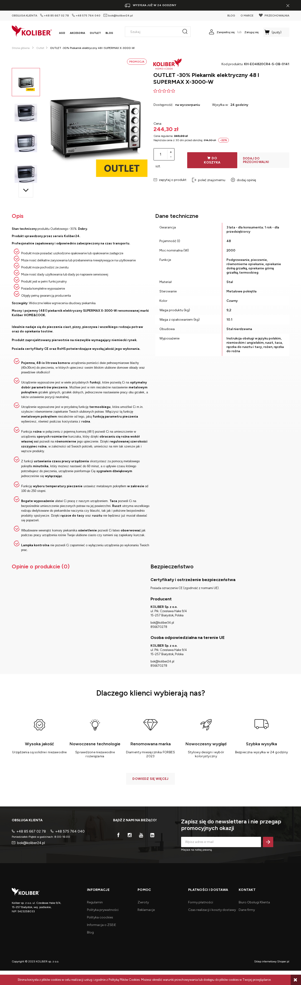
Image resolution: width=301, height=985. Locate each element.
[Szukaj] (185, 31)
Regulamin (95, 902)
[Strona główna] (32, 31)
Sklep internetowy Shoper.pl (271, 961)
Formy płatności (200, 902)
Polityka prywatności (103, 910)
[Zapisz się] (268, 842)
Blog (90, 932)
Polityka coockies (100, 917)
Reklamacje (146, 910)
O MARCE (247, 15)
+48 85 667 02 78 (56, 15)
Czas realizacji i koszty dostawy (212, 910)
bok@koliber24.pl (120, 15)
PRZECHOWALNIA (277, 15)
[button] (26, 190)
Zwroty (143, 902)
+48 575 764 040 (88, 15)
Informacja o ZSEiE (101, 925)
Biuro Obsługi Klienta (254, 902)
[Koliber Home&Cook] (167, 64)
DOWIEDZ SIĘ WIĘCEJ (150, 779)
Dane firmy (247, 910)
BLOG (231, 15)
